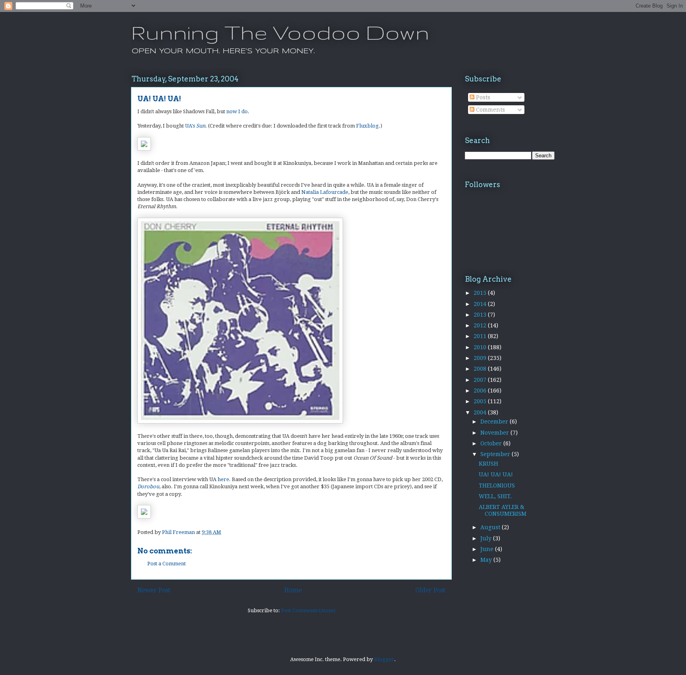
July (486, 538)
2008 (481, 369)
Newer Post (153, 590)
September (496, 454)
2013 (481, 314)
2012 (481, 325)
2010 (481, 347)
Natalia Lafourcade (324, 192)
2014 (481, 304)
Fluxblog (367, 126)
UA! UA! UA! (496, 474)
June (487, 549)
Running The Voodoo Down (280, 32)
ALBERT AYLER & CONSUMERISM (502, 510)
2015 (481, 293)
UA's (195, 126)
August (491, 527)
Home (293, 590)
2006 (481, 390)
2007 (481, 380)
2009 (481, 358)
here (223, 479)
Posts (482, 97)
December (495, 421)
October (491, 443)
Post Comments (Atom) (308, 610)
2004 (481, 412)
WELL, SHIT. (495, 496)
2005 (481, 401)
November (495, 432)
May (486, 560)
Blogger (384, 659)
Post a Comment (166, 564)
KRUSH (488, 463)
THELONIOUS (497, 485)
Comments (489, 109)
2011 (481, 336)
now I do (237, 111)
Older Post (430, 590)
